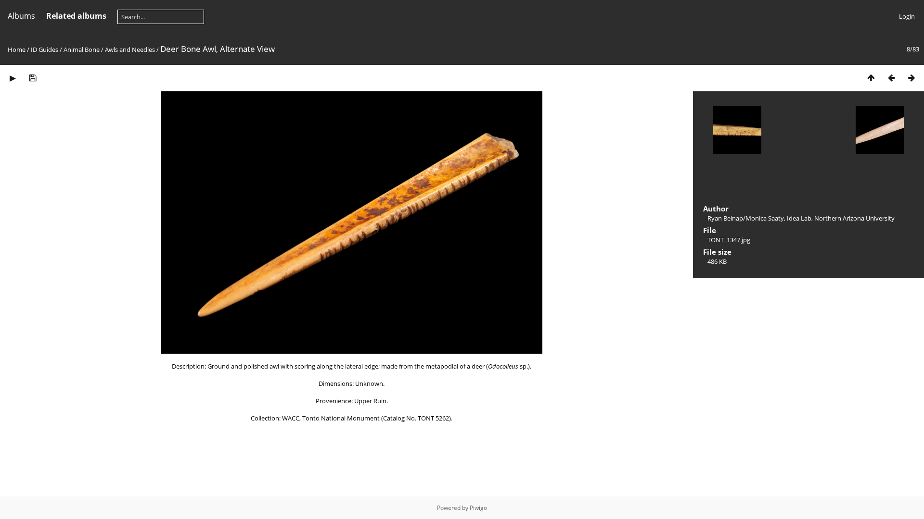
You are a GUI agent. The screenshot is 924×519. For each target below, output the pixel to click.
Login (907, 16)
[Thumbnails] (871, 77)
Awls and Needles (130, 49)
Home (17, 49)
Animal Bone (82, 49)
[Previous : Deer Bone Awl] (891, 77)
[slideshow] (12, 77)
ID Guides (44, 49)
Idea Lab (799, 218)
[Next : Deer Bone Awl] (911, 77)
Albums (21, 16)
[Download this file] (33, 77)
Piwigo (478, 508)
